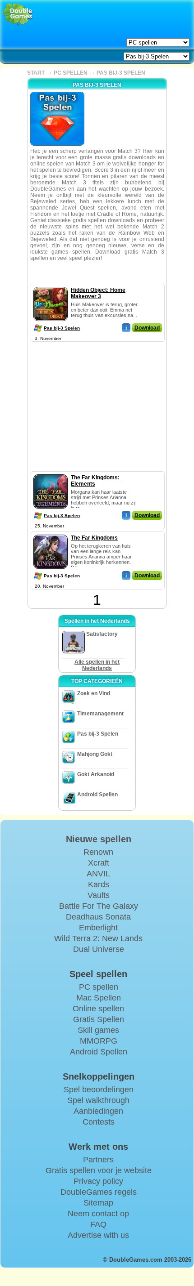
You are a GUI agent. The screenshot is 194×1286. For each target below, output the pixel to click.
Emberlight (98, 927)
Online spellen (98, 1008)
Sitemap (98, 1202)
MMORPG (98, 1040)
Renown (98, 852)
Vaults (99, 895)
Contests (99, 1121)
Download (147, 328)
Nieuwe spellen (98, 839)
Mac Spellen (98, 997)
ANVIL (98, 873)
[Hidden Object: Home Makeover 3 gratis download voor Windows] (50, 285)
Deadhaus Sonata (98, 916)
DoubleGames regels (98, 1192)
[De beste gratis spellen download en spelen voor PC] (17, 15)
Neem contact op (98, 1213)
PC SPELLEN (71, 73)
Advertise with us (98, 1235)
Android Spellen (97, 794)
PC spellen (98, 986)
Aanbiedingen (98, 1111)
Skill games (98, 1030)
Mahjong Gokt (94, 754)
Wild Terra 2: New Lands (98, 938)
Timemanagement (100, 713)
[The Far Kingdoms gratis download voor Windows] (50, 533)
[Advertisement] (97, 400)
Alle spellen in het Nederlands (97, 665)
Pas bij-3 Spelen (62, 328)
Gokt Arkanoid (95, 774)
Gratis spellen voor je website (99, 1170)
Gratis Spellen (98, 1019)
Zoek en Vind (93, 693)
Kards (98, 884)
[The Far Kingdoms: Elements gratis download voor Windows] (50, 472)
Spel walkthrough (98, 1100)
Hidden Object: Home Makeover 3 (98, 293)
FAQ (98, 1224)
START (36, 73)
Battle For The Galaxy (98, 906)
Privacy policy (98, 1181)
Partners (98, 1159)
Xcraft (98, 862)
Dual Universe (98, 949)
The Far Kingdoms (94, 538)
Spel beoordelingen (99, 1089)
